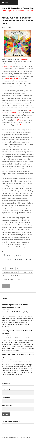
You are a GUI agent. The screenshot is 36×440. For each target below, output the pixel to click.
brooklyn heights (10, 272)
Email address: (7, 405)
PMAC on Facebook (11, 421)
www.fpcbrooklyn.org (11, 79)
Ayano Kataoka (15, 113)
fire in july (16, 275)
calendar (11, 268)
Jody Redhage (24, 59)
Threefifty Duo (18, 120)
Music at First (8, 66)
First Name (6, 389)
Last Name (6, 397)
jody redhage (9, 279)
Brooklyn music (26, 272)
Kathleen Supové (23, 125)
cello (6, 275)
